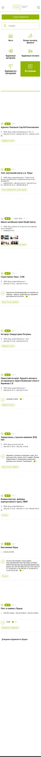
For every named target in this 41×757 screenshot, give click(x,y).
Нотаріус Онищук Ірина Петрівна (16, 334)
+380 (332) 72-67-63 (22, 390)
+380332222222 (8, 183)
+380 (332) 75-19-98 (9, 341)
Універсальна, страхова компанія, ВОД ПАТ (19, 438)
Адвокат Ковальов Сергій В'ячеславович (20, 127)
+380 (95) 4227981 (8, 552)
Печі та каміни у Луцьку (11, 608)
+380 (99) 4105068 (32, 613)
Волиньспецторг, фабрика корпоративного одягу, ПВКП (14, 500)
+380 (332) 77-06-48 (22, 446)
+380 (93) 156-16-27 (9, 185)
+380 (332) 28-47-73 (9, 390)
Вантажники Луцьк (9, 547)
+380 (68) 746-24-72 (22, 134)
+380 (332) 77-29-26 (9, 284)
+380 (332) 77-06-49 (9, 446)
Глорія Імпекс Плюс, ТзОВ (12, 277)
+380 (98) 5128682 (8, 613)
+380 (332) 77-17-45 (22, 508)
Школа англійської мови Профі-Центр (18, 222)
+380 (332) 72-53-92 (9, 134)
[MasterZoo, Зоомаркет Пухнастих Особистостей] (20, 84)
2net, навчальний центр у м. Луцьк (16, 173)
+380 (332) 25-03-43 (22, 341)
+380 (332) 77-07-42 (9, 508)
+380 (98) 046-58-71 (22, 185)
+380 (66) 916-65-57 (20, 183)
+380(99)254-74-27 (8, 230)
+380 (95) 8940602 (20, 613)
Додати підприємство (21, 17)
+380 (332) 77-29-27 (22, 284)
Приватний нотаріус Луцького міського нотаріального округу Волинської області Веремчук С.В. (20, 381)
